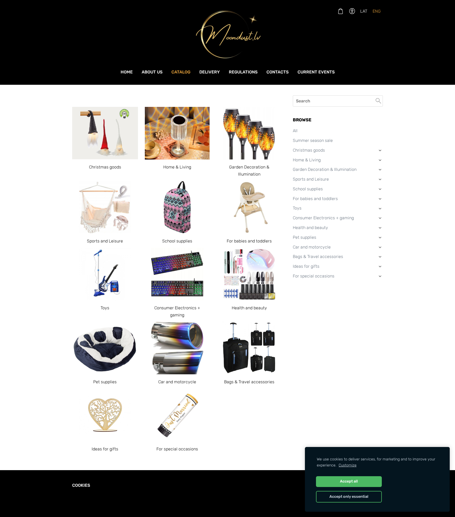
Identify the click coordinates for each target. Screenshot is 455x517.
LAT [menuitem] (363, 11)
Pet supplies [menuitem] (304, 237)
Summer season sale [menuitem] (313, 140)
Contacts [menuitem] (277, 71)
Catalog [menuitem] (180, 71)
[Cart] (340, 11)
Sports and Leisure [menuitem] (311, 179)
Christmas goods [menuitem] (309, 150)
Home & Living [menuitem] (307, 159)
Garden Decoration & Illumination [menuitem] (325, 169)
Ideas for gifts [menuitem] (306, 266)
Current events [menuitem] (316, 71)
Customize (348, 465)
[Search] (378, 101)
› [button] (380, 150)
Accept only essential (348, 496)
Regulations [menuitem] (243, 71)
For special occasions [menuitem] (313, 276)
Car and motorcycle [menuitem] (312, 247)
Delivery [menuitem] (209, 71)
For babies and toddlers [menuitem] (315, 198)
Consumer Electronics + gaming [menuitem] (323, 217)
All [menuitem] (295, 130)
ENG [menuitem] (377, 11)
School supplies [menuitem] (308, 188)
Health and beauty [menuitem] (310, 227)
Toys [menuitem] (297, 208)
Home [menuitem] (127, 71)
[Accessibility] (352, 11)
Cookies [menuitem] (81, 485)
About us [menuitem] (152, 71)
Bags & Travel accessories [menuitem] (318, 256)
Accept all (349, 481)
